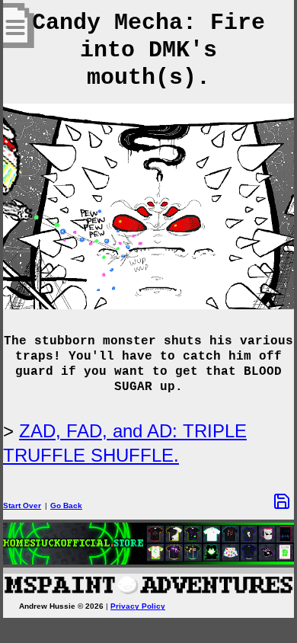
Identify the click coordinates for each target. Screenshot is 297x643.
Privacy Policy (137, 606)
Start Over (22, 505)
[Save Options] (282, 501)
